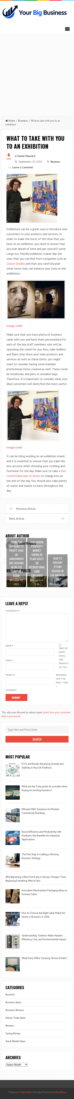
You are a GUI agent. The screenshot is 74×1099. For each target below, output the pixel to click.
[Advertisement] (37, 73)
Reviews (10, 1025)
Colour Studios (15, 263)
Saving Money (13, 1033)
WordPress (60, 1092)
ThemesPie (25, 1092)
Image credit (14, 326)
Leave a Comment (22, 167)
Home (12, 120)
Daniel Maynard (26, 156)
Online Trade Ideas (16, 1018)
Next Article (16, 518)
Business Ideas (13, 1002)
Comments (13, 610)
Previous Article (26, 509)
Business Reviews (15, 1010)
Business (23, 120)
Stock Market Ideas (15, 1041)
